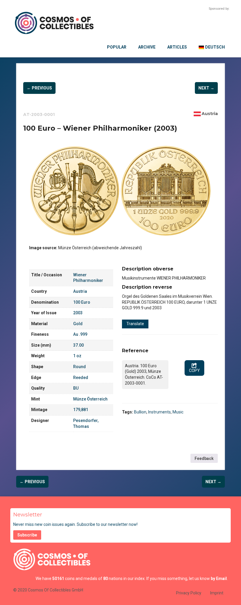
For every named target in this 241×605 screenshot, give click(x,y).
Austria (210, 113)
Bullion (140, 412)
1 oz (77, 355)
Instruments (159, 412)
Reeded (80, 377)
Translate (135, 323)
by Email (219, 578)
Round (79, 366)
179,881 (80, 409)
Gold (78, 323)
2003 (78, 312)
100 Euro (81, 302)
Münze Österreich (90, 399)
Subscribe (27, 535)
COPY (194, 370)
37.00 (78, 345)
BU (75, 388)
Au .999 (80, 334)
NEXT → (206, 88)
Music (178, 412)
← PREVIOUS (39, 88)
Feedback (204, 458)
